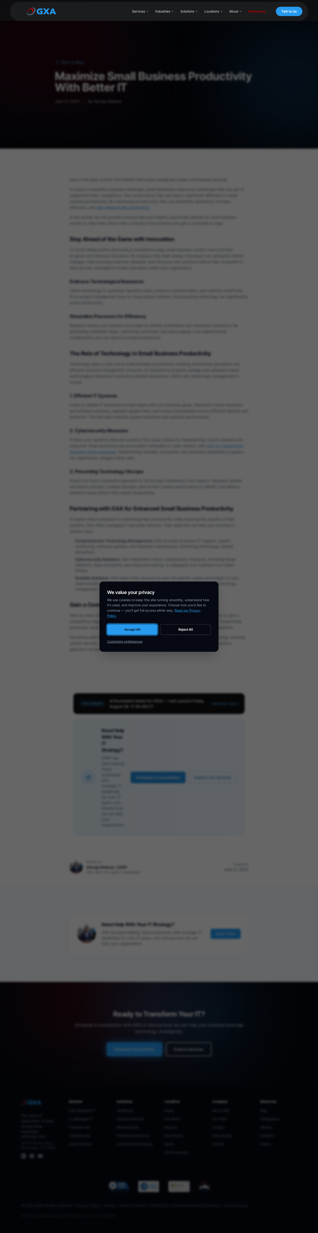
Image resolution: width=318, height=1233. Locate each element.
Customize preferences (124, 641)
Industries (162, 11)
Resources (257, 11)
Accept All (132, 629)
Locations (211, 11)
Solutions (187, 11)
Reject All (185, 629)
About (233, 11)
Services (138, 11)
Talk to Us (289, 11)
